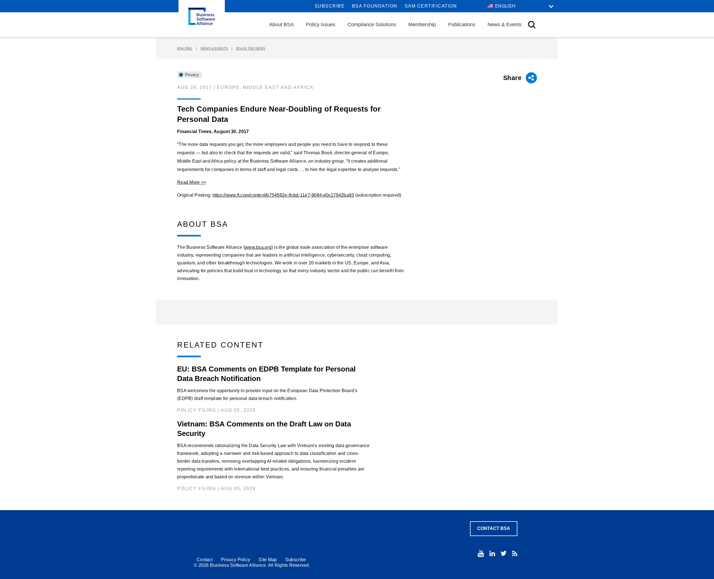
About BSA (281, 24)
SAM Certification (431, 6)
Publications (461, 24)
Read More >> (191, 182)
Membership (422, 24)
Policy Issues (320, 24)
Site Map (268, 559)
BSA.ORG (184, 48)
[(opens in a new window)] (481, 553)
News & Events (505, 24)
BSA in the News (250, 48)
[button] (532, 24)
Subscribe (330, 6)
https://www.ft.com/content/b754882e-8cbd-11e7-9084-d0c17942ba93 (283, 195)
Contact (205, 559)
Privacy (191, 74)
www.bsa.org (258, 247)
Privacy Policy (235, 559)
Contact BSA (493, 528)
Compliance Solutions (372, 24)
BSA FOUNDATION (374, 6)
